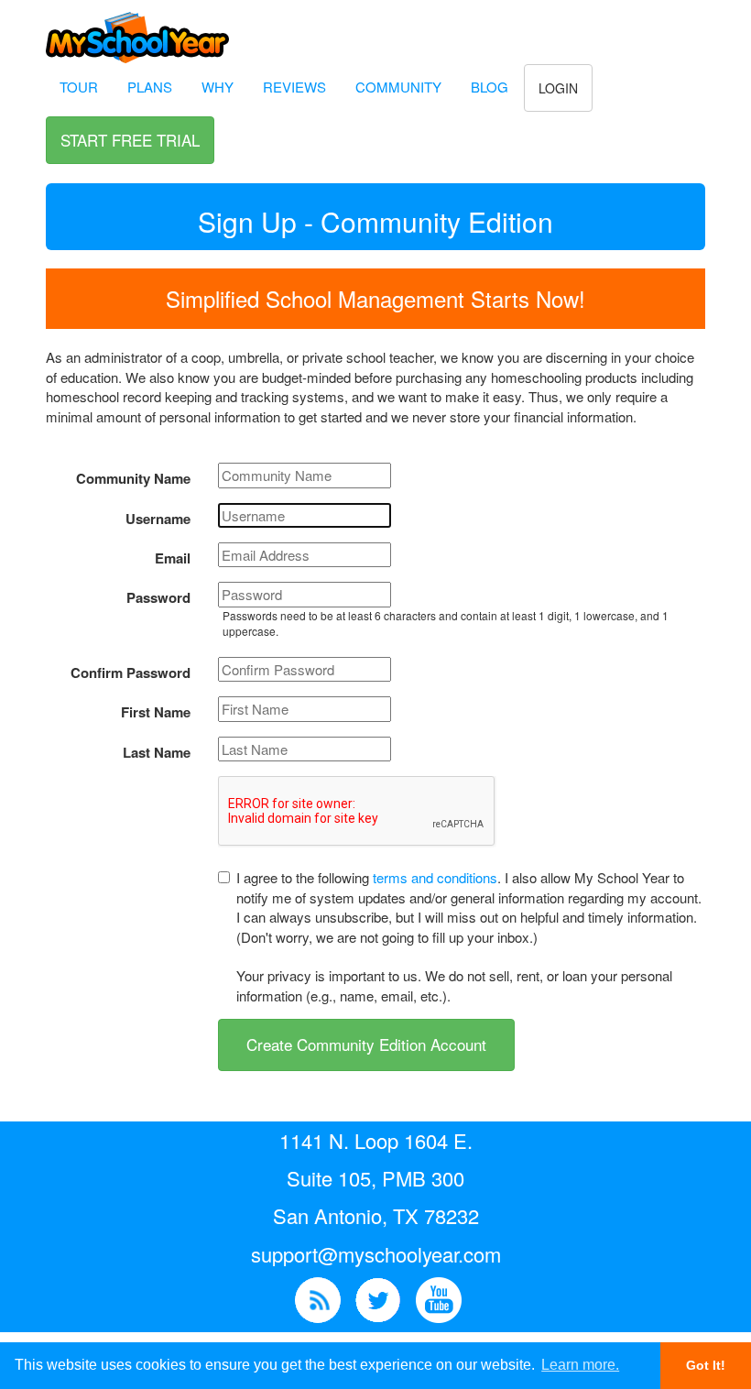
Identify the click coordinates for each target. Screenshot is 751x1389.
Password (158, 597)
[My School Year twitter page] (378, 1297)
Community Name (133, 478)
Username (157, 519)
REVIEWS (294, 86)
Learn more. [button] (580, 1365)
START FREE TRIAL (130, 139)
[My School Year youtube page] (439, 1297)
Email (172, 558)
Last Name (156, 752)
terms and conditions (435, 877)
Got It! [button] (705, 1365)
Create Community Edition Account (366, 1044)
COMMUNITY (398, 86)
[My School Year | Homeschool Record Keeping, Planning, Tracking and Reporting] (137, 28)
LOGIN (558, 88)
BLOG (489, 86)
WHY (217, 86)
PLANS (149, 86)
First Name (155, 712)
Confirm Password (130, 672)
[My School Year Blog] (318, 1297)
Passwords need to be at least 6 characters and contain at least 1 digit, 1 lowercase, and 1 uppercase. (446, 623)
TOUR (79, 86)
